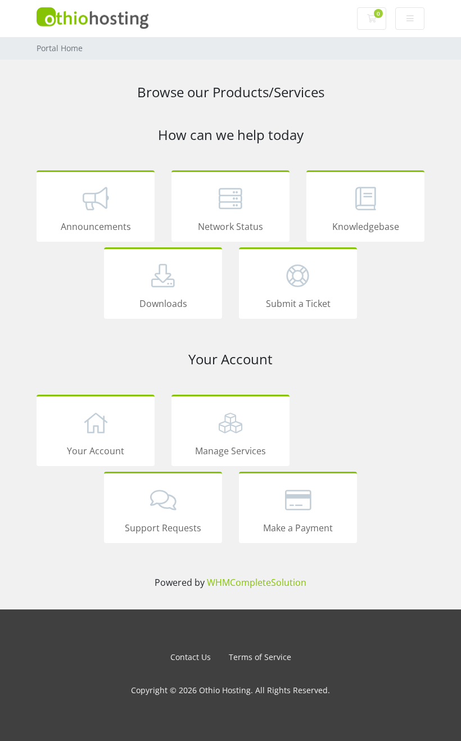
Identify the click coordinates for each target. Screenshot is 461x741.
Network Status (230, 226)
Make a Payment (298, 528)
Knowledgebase (365, 226)
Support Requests (163, 528)
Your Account (95, 451)
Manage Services (230, 451)
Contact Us (190, 657)
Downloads (163, 303)
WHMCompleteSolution (256, 582)
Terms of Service (260, 657)
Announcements (96, 226)
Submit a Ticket (298, 303)
